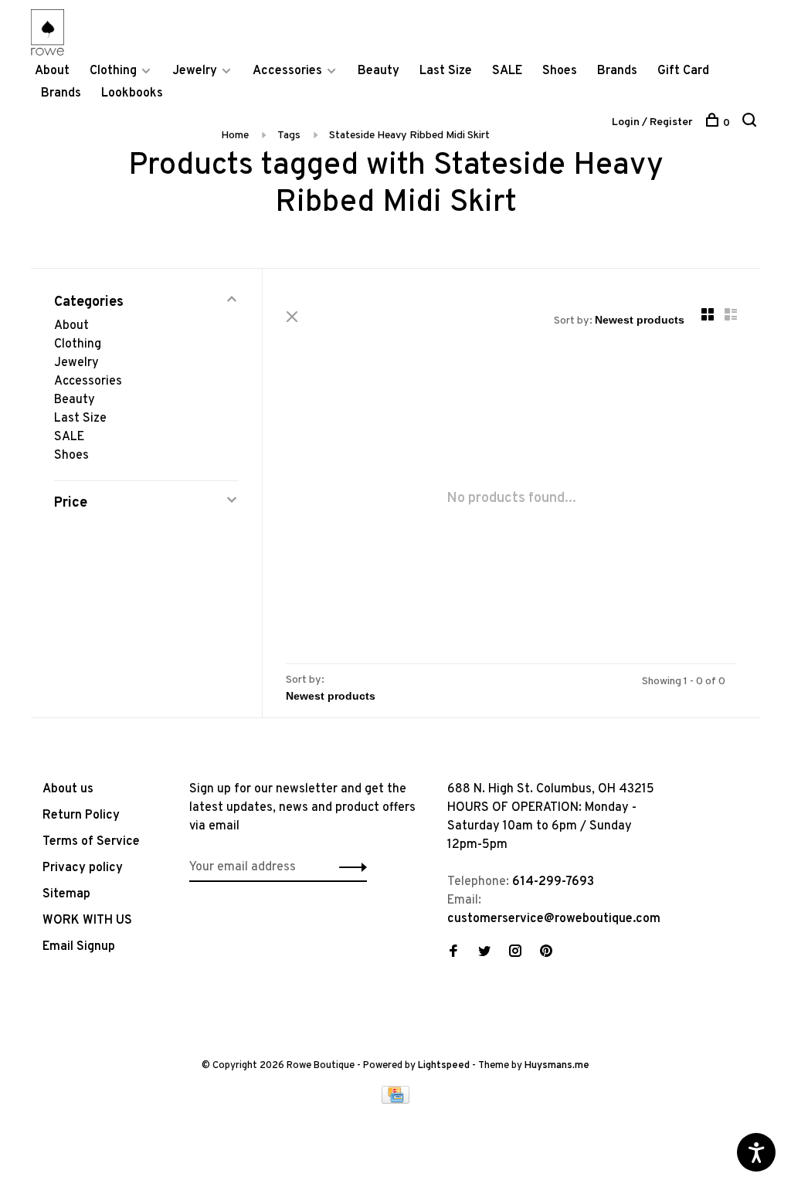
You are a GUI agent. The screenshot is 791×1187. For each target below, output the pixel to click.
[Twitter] (484, 953)
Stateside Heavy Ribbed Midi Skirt (409, 135)
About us (67, 789)
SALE (507, 71)
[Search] (751, 123)
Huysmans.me (557, 1066)
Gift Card (683, 71)
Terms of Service (91, 842)
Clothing (113, 71)
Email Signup (78, 947)
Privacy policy (82, 868)
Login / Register (652, 122)
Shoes (559, 71)
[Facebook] (453, 953)
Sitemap (66, 894)
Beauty (378, 71)
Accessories (287, 71)
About (52, 71)
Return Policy (81, 815)
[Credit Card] (395, 1100)
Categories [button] (89, 302)
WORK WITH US (87, 920)
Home (235, 135)
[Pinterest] (546, 953)
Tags (288, 135)
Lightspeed (444, 1066)
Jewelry (194, 71)
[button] (349, 867)
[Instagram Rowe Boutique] (515, 953)
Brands (617, 71)
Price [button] (70, 503)
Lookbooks (132, 93)
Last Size (445, 71)
